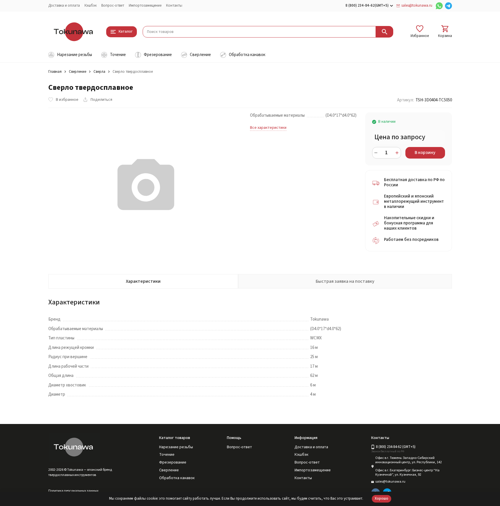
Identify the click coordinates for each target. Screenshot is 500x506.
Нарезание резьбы (176, 447)
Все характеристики (268, 128)
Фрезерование (172, 462)
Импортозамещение (145, 5)
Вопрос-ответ (112, 5)
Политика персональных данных (73, 490)
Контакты (174, 5)
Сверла (99, 71)
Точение (166, 454)
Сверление (77, 71)
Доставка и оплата (64, 5)
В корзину (425, 152)
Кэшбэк (90, 5)
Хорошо (381, 498)
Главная (55, 71)
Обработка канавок (177, 478)
